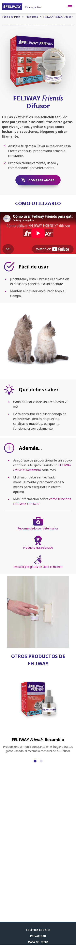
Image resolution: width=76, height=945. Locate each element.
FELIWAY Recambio (38, 739)
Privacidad (38, 936)
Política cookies (38, 930)
